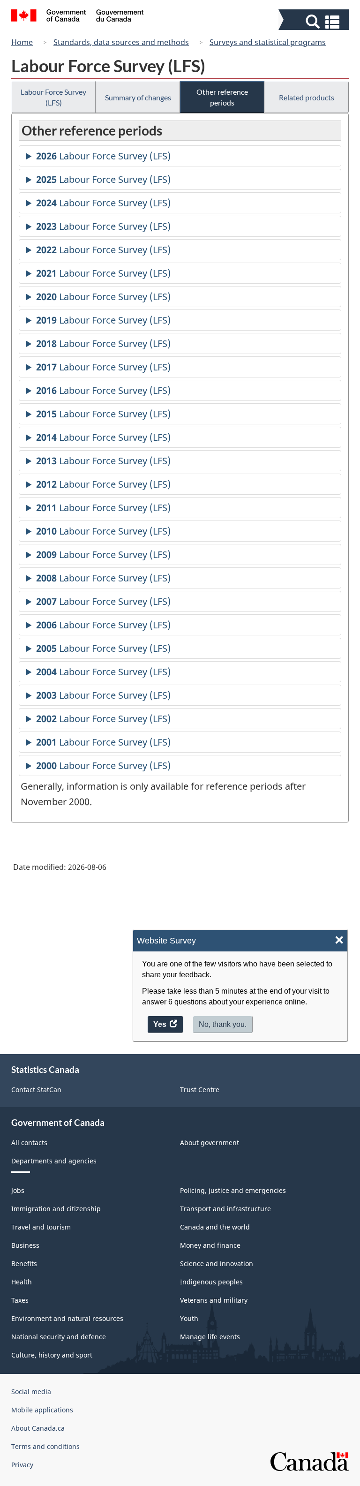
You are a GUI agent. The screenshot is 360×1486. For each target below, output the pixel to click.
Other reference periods (222, 97)
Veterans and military (214, 1300)
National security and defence (58, 1336)
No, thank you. (223, 1024)
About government (209, 1142)
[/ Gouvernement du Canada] (77, 16)
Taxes (20, 1300)
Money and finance (210, 1245)
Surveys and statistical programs (268, 42)
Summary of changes (138, 97)
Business (25, 1245)
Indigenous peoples (211, 1281)
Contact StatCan (36, 1089)
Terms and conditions (45, 1446)
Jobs (17, 1190)
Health (21, 1281)
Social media (31, 1391)
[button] (315, 21)
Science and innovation (216, 1263)
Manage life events (210, 1336)
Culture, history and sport (51, 1354)
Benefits (24, 1263)
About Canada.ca (38, 1428)
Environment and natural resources (67, 1318)
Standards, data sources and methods (121, 42)
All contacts (29, 1142)
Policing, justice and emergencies (233, 1190)
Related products (306, 97)
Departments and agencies (54, 1160)
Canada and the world (215, 1226)
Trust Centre (199, 1089)
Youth (189, 1318)
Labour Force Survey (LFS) (53, 97)
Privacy (22, 1464)
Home (22, 42)
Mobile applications (42, 1409)
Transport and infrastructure (225, 1208)
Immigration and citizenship (56, 1208)
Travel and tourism (41, 1226)
